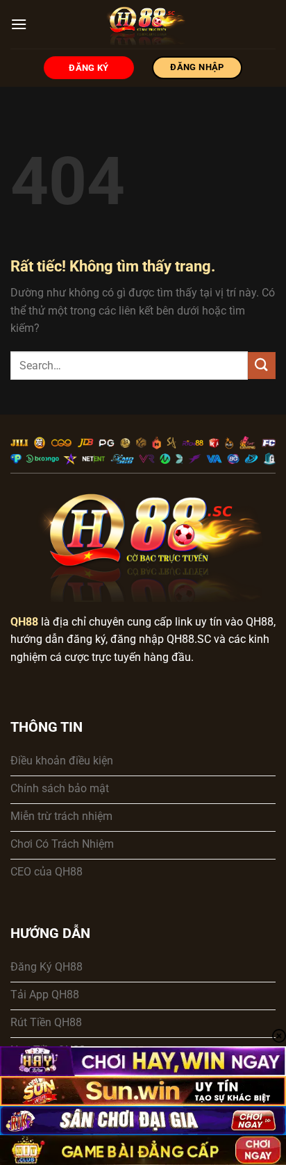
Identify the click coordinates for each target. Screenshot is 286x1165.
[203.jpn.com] (143, 24)
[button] (18, 24)
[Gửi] (262, 365)
